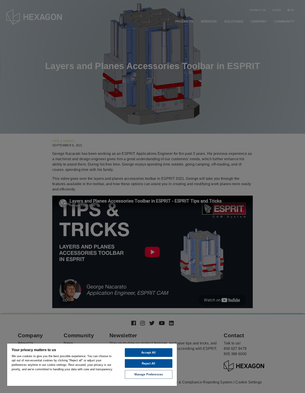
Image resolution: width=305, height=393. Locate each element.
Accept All (148, 352)
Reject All (148, 363)
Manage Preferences (148, 374)
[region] (92, 364)
